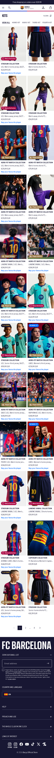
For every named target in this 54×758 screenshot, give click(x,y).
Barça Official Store (30, 752)
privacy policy (17, 671)
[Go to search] (9, 8)
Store (10, 747)
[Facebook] (21, 744)
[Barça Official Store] (27, 8)
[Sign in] (43, 7)
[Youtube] (27, 744)
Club (15, 747)
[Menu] (3, 8)
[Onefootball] (44, 744)
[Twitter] (38, 744)
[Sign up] (48, 663)
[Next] (40, 628)
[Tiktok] (33, 744)
